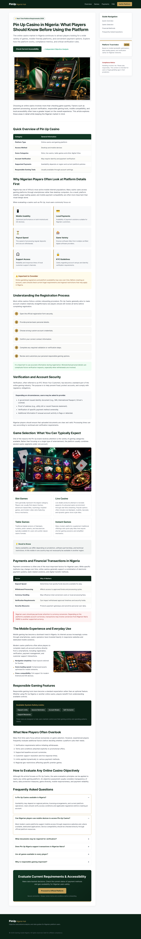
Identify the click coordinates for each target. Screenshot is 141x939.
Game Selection (107, 25)
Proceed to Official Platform (52, 891)
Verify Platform (124, 4)
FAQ (113, 4)
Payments (105, 4)
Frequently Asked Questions (112, 32)
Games (96, 4)
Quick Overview (107, 21)
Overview (88, 4)
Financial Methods (108, 28)
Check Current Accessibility (27, 49)
